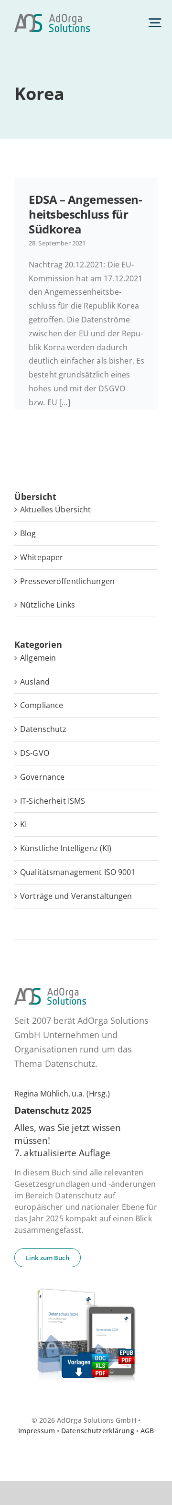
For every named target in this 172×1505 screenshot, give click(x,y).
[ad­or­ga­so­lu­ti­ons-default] (52, 17)
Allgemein (38, 658)
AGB (147, 1430)
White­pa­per (41, 557)
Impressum (36, 1430)
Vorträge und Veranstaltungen (76, 896)
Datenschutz (43, 729)
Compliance (41, 705)
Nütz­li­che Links (47, 604)
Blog (28, 533)
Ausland (35, 681)
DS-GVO (34, 753)
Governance (42, 777)
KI (23, 824)
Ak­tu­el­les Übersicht (55, 509)
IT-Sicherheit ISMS (52, 801)
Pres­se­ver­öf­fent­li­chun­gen (67, 581)
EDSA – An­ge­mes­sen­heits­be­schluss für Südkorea (85, 214)
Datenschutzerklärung (97, 1430)
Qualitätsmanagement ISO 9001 (78, 872)
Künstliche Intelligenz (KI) (65, 848)
